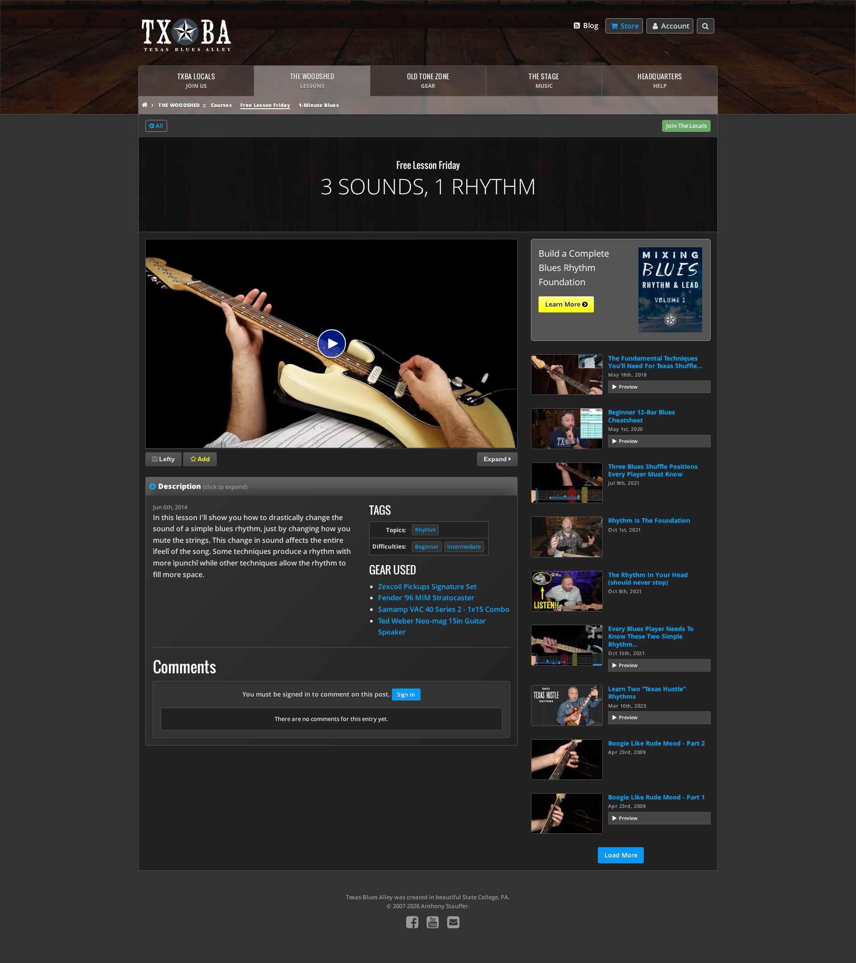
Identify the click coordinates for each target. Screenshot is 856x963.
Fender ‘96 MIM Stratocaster (426, 597)
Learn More (563, 304)
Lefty (167, 459)
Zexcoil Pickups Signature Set (427, 586)
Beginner (427, 546)
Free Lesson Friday (265, 105)
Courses (221, 105)
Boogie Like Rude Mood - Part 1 (656, 797)
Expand (496, 459)
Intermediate (464, 546)
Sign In (406, 694)
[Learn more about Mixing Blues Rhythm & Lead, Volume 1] (670, 289)
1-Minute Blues (319, 105)
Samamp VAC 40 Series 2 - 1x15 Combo (444, 609)
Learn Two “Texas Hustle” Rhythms (647, 692)
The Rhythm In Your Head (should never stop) (648, 578)
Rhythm (425, 529)
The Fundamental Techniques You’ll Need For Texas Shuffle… (655, 362)
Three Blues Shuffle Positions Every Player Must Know (653, 470)
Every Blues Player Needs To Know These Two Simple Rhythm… (651, 636)
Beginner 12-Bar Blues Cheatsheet (641, 416)
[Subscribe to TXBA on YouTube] (433, 921)
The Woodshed (179, 105)
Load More (621, 855)
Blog (589, 25)
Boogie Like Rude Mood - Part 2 (656, 743)
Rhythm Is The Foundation (649, 520)
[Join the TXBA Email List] (453, 921)
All (158, 126)
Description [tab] (202, 486)
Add (203, 459)
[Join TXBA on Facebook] (412, 921)
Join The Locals (686, 126)
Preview (628, 386)
